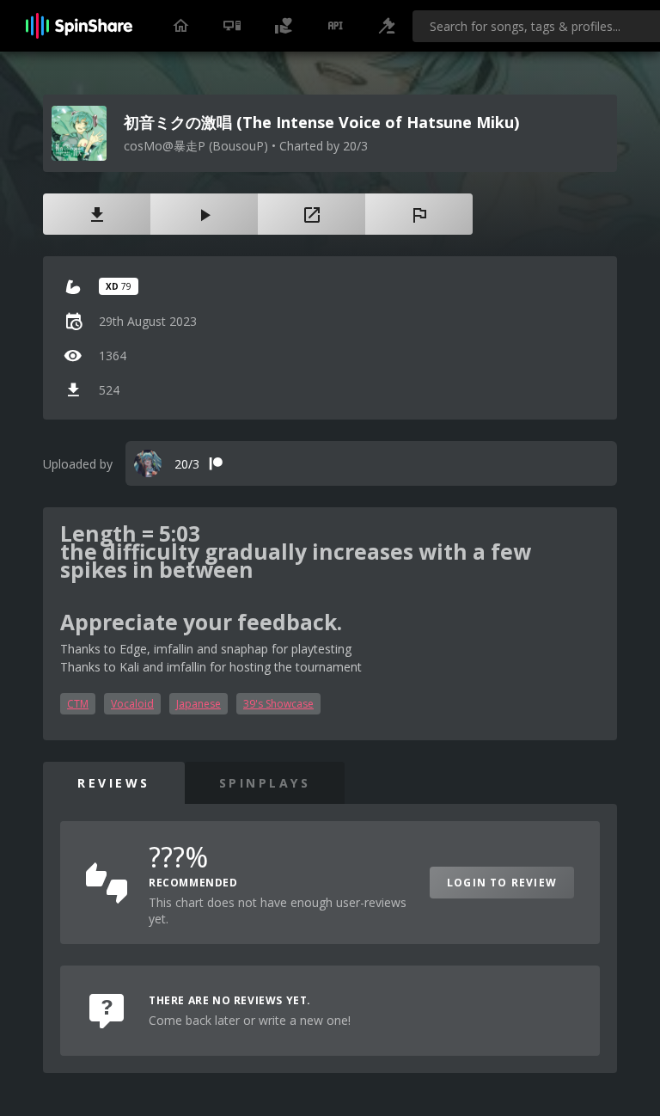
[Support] (283, 26)
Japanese (198, 703)
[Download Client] (232, 26)
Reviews (113, 783)
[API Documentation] (335, 26)
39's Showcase (278, 703)
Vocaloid (132, 703)
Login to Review (502, 882)
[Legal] (386, 26)
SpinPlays (265, 783)
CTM (78, 703)
